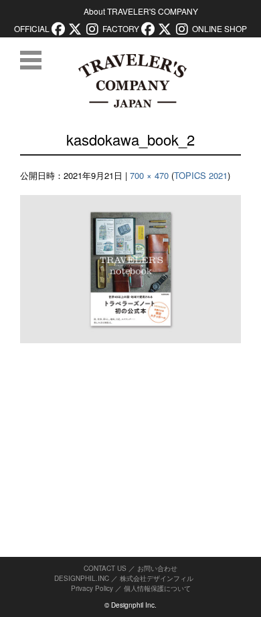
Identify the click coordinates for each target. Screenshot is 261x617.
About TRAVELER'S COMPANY (141, 11)
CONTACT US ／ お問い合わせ (130, 568)
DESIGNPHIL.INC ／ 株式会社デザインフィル (123, 578)
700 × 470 (149, 175)
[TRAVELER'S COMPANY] (132, 81)
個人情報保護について (157, 588)
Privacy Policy (92, 588)
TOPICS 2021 (201, 175)
